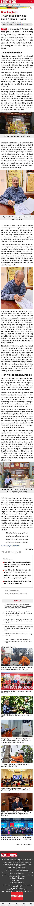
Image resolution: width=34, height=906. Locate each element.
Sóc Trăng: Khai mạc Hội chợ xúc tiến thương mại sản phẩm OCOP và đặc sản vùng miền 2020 (17, 564)
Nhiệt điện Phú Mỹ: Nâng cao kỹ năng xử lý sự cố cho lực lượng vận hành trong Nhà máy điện (19, 628)
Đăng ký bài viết (17, 880)
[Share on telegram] (19, 552)
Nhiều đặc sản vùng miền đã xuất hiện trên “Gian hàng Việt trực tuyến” (17, 577)
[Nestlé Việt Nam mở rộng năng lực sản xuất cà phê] (17, 705)
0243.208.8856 (19, 888)
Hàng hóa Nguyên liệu (12, 593)
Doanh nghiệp (9, 12)
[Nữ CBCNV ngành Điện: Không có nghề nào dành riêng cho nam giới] (17, 755)
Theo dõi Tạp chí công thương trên (10, 24)
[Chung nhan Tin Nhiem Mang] (17, 896)
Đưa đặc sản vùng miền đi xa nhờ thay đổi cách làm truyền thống (17, 582)
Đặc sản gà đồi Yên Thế (12, 546)
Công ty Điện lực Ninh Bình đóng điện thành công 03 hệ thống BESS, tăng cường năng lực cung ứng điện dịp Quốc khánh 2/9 (16, 740)
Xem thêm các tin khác (23, 844)
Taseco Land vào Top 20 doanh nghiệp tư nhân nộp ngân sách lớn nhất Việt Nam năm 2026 (18, 641)
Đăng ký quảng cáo (17, 883)
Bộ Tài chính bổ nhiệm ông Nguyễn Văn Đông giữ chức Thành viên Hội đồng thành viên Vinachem (16, 813)
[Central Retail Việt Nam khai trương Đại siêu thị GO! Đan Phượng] (17, 682)
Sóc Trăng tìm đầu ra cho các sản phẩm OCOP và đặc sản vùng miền (17, 571)
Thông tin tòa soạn (17, 878)
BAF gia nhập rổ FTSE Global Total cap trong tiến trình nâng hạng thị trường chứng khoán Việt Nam (18, 620)
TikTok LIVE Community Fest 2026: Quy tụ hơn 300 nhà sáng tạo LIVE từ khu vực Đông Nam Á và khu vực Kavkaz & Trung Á (18, 606)
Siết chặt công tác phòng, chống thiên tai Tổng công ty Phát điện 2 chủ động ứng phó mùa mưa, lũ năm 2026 (18, 613)
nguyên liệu (24, 593)
